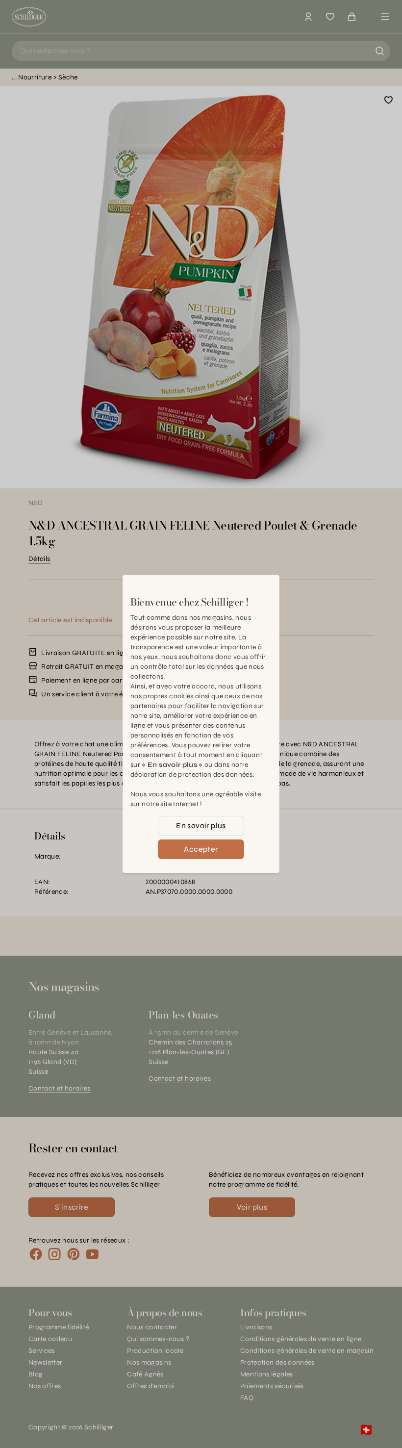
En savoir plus (201, 825)
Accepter (201, 849)
